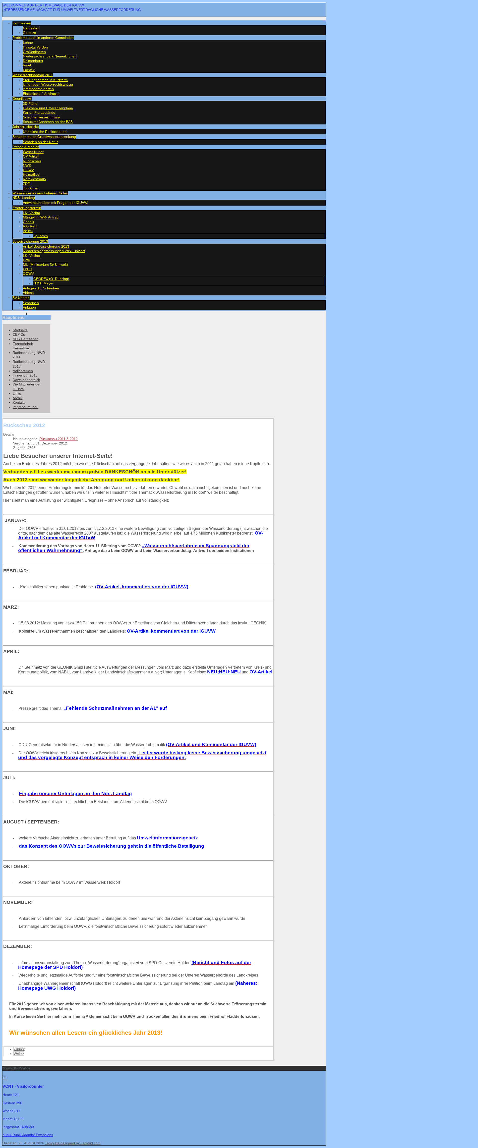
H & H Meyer (43, 283)
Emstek (29, 70)
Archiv (17, 398)
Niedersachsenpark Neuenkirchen (49, 56)
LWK (26, 260)
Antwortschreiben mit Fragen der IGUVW (55, 203)
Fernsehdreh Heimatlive (23, 346)
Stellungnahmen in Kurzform (45, 80)
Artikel (28, 231)
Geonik (28, 222)
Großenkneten (34, 52)
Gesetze (29, 33)
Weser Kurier (33, 152)
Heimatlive (31, 174)
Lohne (28, 43)
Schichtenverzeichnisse (41, 117)
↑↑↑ (5, 1078)
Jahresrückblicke (25, 127)
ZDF (26, 184)
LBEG (27, 269)
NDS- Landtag (23, 198)
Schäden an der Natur (40, 142)
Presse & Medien (25, 147)
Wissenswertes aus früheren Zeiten (40, 193)
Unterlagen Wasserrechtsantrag (48, 84)
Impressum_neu (25, 407)
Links (17, 393)
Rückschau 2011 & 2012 (58, 439)
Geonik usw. (22, 99)
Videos (28, 293)
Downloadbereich (26, 380)
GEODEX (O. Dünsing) (51, 279)
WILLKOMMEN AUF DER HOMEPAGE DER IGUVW (43, 5)
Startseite (20, 330)
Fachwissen (21, 23)
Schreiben (31, 303)
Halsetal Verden (35, 47)
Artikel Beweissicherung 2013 (46, 246)
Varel (27, 65)
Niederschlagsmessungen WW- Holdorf (54, 251)
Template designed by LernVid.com (73, 1143)
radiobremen (23, 371)
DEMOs (19, 334)
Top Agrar (30, 188)
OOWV (28, 170)
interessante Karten (38, 89)
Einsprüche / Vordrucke (41, 94)
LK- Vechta (31, 213)
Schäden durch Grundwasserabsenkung (44, 137)
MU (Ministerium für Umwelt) (45, 265)
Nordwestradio (34, 179)
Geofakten (31, 28)
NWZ (27, 165)
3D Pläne (30, 104)
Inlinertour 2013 (25, 375)
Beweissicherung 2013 (30, 241)
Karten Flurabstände (39, 112)
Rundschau (32, 161)
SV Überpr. (21, 298)
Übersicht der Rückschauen (44, 132)
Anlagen (29, 307)
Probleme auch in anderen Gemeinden (43, 38)
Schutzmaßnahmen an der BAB (48, 122)
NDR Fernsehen (25, 339)
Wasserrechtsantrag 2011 (32, 75)
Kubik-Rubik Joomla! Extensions (27, 1135)
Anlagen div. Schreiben (41, 288)
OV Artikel (30, 156)
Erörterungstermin (26, 208)
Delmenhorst (33, 61)
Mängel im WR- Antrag (41, 217)
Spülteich (40, 236)
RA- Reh (29, 226)
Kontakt (19, 402)
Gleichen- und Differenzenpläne (48, 108)
